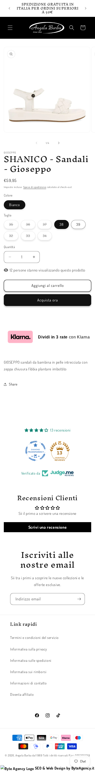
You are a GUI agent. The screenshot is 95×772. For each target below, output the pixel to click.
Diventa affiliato (22, 694)
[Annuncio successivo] (85, 8)
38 (62, 224)
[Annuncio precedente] (9, 8)
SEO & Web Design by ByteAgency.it (64, 768)
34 (47, 236)
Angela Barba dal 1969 (29, 755)
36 (30, 225)
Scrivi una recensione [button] (47, 527)
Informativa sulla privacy (28, 649)
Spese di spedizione (34, 186)
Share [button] (13, 384)
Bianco (14, 205)
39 (78, 224)
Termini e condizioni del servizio (34, 637)
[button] (10, 27)
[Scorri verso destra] (58, 142)
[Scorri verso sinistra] (36, 142)
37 (47, 225)
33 (30, 236)
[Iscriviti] (79, 599)
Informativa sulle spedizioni (30, 660)
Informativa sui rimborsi (28, 672)
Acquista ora (47, 300)
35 (13, 225)
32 (13, 236)
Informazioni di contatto (28, 683)
